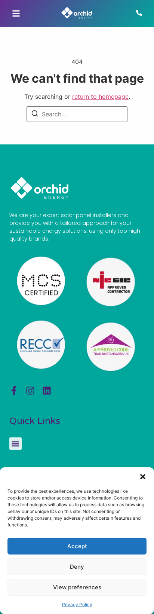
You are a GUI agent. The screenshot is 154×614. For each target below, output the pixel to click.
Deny (77, 566)
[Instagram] (30, 390)
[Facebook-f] (13, 390)
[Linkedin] (46, 390)
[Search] (34, 114)
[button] (143, 476)
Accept (77, 546)
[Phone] (139, 13)
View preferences (77, 587)
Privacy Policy (77, 604)
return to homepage (100, 96)
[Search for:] (77, 114)
